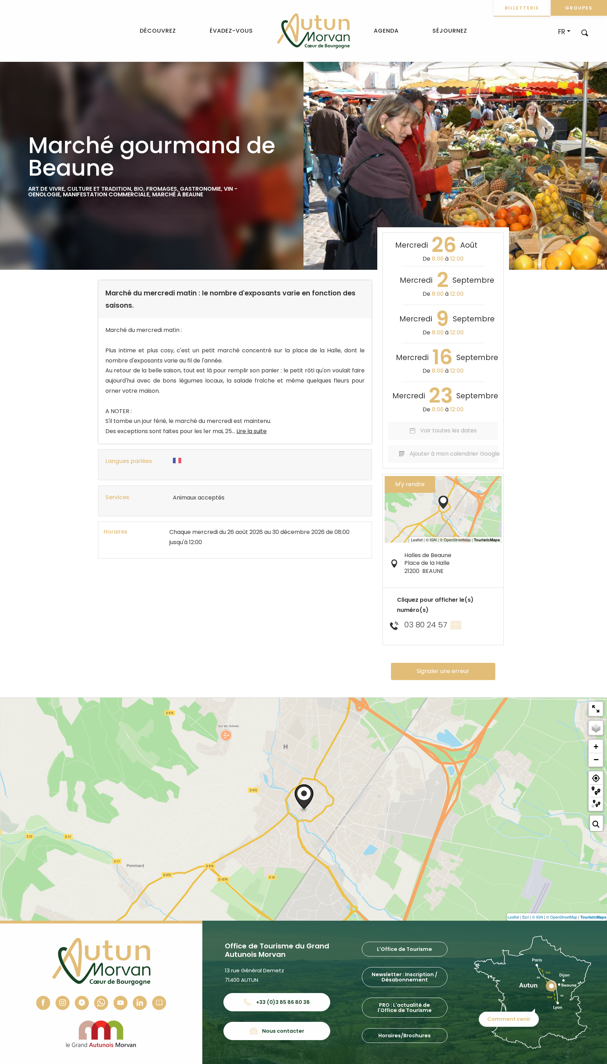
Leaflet (513, 917)
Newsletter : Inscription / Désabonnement (404, 977)
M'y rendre (410, 484)
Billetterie (522, 8)
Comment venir (508, 1019)
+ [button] (596, 746)
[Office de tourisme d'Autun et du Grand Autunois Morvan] (313, 30)
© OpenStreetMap (561, 917)
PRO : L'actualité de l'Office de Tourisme (405, 1007)
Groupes (579, 8)
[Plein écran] (595, 709)
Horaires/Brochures (404, 1035)
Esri (525, 917)
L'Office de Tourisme (404, 949)
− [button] (596, 759)
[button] (585, 32)
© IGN (537, 917)
